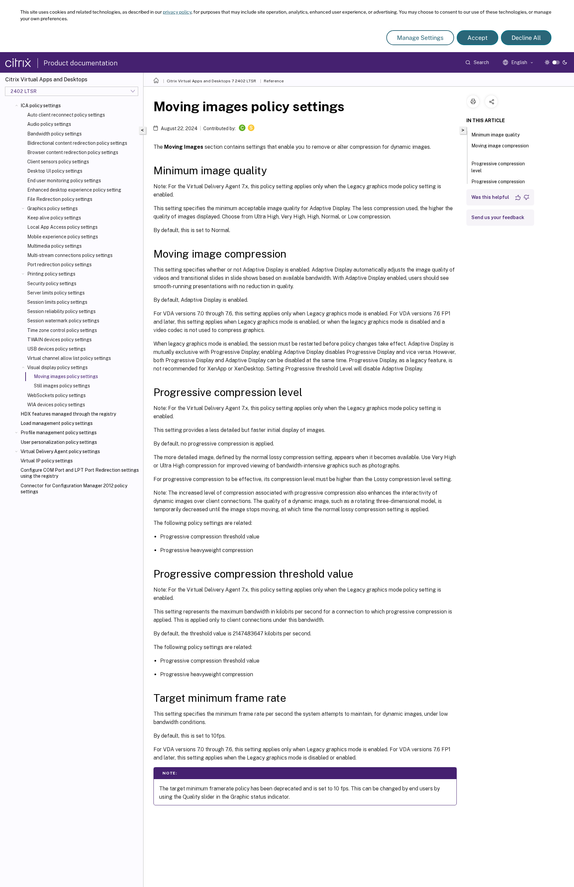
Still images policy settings (62, 385)
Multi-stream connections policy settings (70, 255)
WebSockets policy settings (56, 395)
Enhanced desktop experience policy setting (74, 190)
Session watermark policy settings (63, 320)
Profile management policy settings (59, 432)
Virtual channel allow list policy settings (69, 358)
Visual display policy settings (57, 367)
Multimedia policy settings (54, 246)
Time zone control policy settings (62, 330)
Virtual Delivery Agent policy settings (60, 451)
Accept (477, 37)
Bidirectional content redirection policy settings (77, 143)
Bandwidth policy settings (54, 133)
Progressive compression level (498, 167)
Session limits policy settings (57, 302)
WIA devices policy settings (56, 404)
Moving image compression (500, 145)
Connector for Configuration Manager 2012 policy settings (74, 488)
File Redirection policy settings (59, 199)
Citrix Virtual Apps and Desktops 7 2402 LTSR (211, 81)
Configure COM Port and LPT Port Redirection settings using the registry (80, 473)
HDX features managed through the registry (68, 414)
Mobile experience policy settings (62, 236)
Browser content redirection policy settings (72, 152)
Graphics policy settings (52, 208)
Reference (274, 81)
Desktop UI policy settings (54, 171)
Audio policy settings (49, 124)
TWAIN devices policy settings (59, 339)
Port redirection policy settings (59, 264)
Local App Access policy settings (62, 227)
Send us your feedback (497, 217)
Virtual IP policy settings (47, 460)
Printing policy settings (51, 274)
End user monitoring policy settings (64, 180)
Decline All (526, 37)
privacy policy (177, 12)
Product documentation (81, 63)
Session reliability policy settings (61, 311)
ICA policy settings (41, 105)
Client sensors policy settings (58, 161)
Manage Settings (420, 37)
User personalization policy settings (59, 442)
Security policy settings (51, 283)
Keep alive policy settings (54, 217)
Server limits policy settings (56, 292)
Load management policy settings (57, 423)
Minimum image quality (495, 134)
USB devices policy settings (56, 349)
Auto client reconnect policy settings (66, 115)
